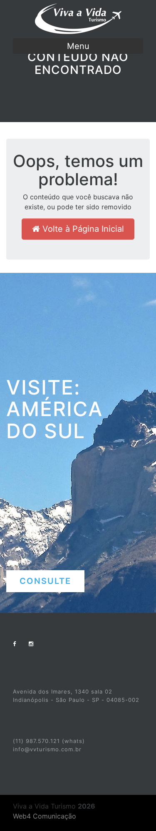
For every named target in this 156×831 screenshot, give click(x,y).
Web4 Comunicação (44, 816)
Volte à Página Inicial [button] (82, 229)
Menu (78, 46)
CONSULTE (45, 581)
